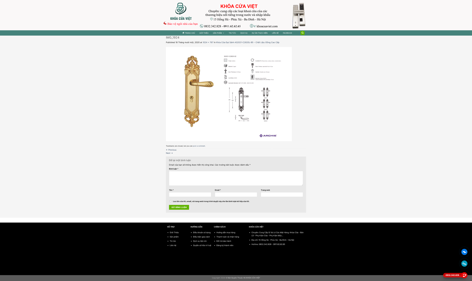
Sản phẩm (217, 33)
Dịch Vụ (243, 33)
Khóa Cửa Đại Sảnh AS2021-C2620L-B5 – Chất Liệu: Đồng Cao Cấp (247, 42)
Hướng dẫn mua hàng (225, 232)
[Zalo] (464, 263)
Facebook (287, 33)
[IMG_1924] (229, 94)
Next (169, 153)
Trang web (265, 190)
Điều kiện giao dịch (201, 237)
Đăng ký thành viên (224, 245)
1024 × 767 (208, 42)
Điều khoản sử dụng (202, 232)
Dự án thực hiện (260, 33)
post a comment (199, 146)
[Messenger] (464, 252)
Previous (171, 150)
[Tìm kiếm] (303, 33)
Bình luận (173, 169)
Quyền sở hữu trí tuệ (202, 245)
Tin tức (232, 33)
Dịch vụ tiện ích (200, 241)
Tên (171, 190)
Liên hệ (275, 33)
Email (218, 190)
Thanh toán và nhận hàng (227, 237)
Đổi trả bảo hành (223, 241)
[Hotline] (464, 275)
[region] (236, 15)
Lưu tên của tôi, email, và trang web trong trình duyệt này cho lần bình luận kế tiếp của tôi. (211, 201)
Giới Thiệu (203, 33)
